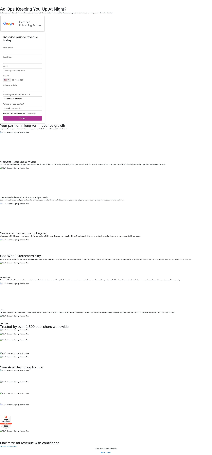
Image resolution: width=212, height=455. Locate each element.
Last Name (7, 57)
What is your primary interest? (16, 94)
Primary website (10, 85)
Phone (6, 76)
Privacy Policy (30, 113)
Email (5, 66)
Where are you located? (13, 104)
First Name (8, 48)
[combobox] (7, 80)
